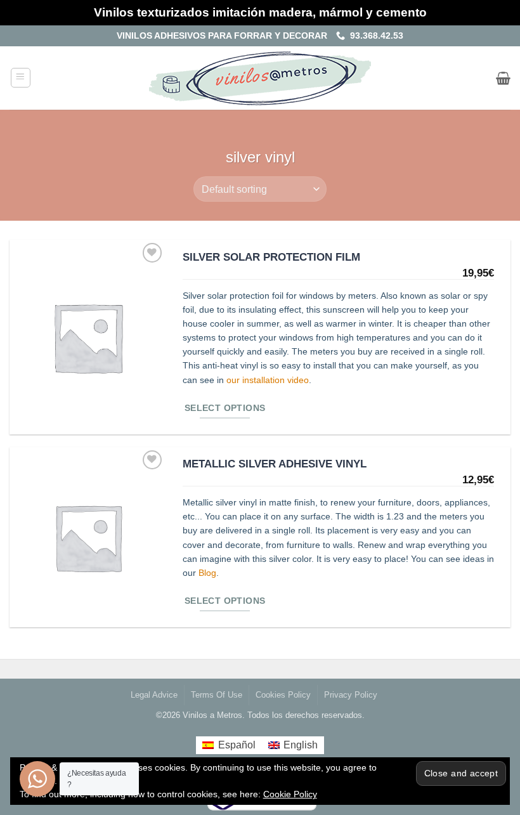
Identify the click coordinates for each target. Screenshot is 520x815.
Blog (207, 573)
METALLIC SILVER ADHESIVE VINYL (275, 463)
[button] (20, 78)
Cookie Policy (290, 794)
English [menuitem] (300, 745)
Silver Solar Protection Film (271, 257)
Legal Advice (154, 695)
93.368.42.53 (374, 35)
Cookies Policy (283, 695)
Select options (225, 408)
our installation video (267, 380)
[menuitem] (228, 745)
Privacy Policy (350, 695)
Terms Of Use (216, 695)
